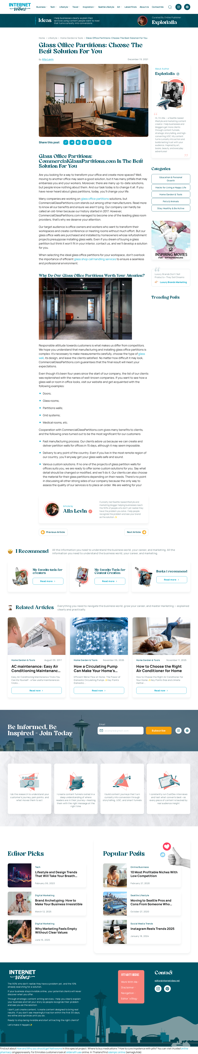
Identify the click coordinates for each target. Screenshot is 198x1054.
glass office (88, 198)
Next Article (134, 532)
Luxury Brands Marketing (173, 282)
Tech (52, 6)
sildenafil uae (73, 1052)
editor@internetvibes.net (167, 980)
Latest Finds (131, 6)
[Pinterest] (187, 7)
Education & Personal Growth (170, 179)
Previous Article (55, 532)
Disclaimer (127, 987)
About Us (144, 6)
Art (118, 6)
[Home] (20, 6)
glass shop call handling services (95, 259)
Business (41, 6)
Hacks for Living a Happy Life (170, 187)
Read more (46, 581)
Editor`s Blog (129, 998)
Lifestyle (63, 6)
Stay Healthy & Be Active (170, 208)
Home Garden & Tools (170, 194)
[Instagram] (178, 7)
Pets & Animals (171, 201)
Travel (75, 6)
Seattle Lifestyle (106, 6)
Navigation (127, 993)
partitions (102, 198)
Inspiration (88, 6)
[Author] (90, 511)
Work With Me (129, 982)
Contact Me (158, 6)
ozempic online (116, 1052)
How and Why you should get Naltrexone (39, 1048)
